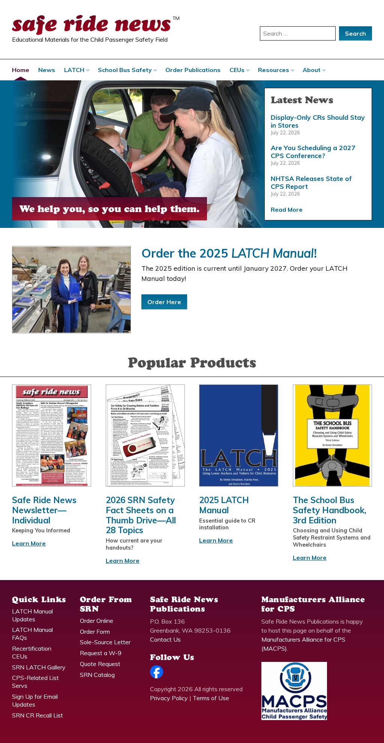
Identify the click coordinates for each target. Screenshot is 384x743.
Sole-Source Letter (105, 642)
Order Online (96, 620)
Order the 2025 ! (229, 253)
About (312, 70)
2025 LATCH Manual (224, 504)
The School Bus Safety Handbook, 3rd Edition (329, 510)
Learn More (29, 543)
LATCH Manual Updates (32, 615)
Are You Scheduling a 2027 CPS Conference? (313, 151)
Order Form (95, 631)
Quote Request (100, 664)
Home (20, 70)
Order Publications (192, 70)
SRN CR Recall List (37, 715)
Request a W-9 (101, 653)
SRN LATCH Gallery (39, 667)
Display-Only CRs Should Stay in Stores (318, 121)
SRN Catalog (97, 674)
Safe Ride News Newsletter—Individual (44, 510)
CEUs (237, 70)
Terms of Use (211, 698)
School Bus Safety (125, 70)
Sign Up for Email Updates (35, 700)
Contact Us (165, 639)
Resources (273, 70)
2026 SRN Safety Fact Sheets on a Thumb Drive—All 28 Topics (141, 515)
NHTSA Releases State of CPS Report (311, 182)
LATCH (74, 70)
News (46, 70)
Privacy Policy (169, 698)
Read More (287, 209)
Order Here (164, 302)
